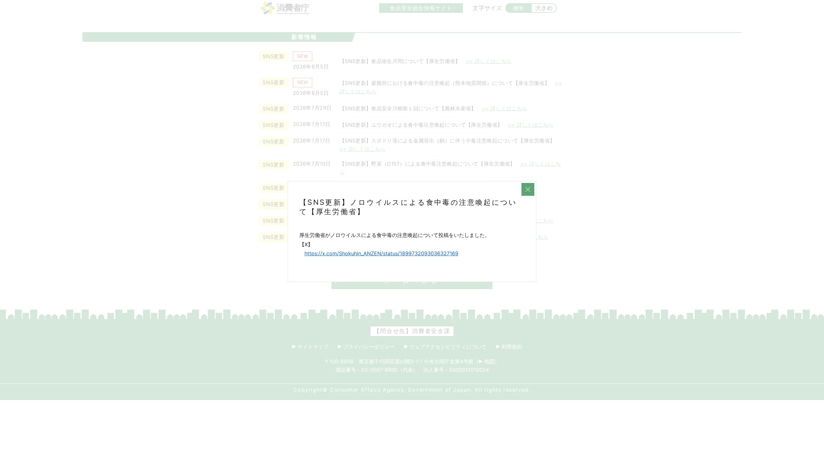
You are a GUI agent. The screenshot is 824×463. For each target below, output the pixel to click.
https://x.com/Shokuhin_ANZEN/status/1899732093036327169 (381, 253)
